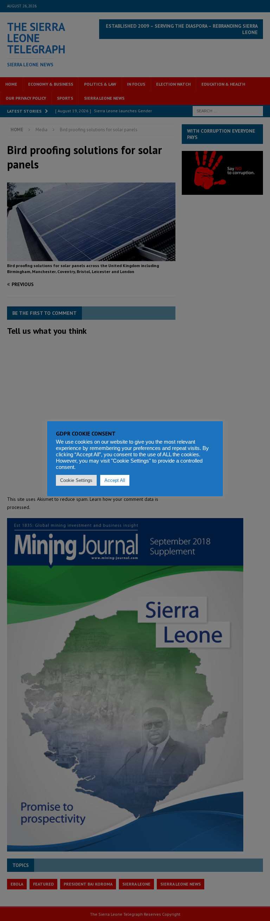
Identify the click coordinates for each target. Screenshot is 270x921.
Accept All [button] (114, 480)
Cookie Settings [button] (76, 480)
